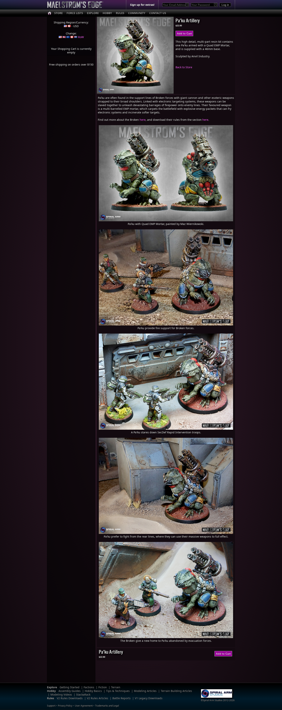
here (143, 120)
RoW (81, 37)
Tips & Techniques (118, 691)
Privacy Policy (65, 705)
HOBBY (107, 13)
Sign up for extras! (142, 5)
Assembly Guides (70, 691)
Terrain (115, 687)
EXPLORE (93, 13)
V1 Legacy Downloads (148, 698)
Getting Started (69, 687)
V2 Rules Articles (97, 698)
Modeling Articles (145, 691)
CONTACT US (157, 13)
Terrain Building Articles (176, 691)
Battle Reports (121, 698)
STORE (58, 13)
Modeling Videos (61, 694)
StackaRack (83, 694)
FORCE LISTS (75, 13)
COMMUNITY (136, 13)
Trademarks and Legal (107, 705)
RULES (120, 13)
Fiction (102, 687)
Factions (89, 687)
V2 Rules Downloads (70, 698)
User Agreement (84, 705)
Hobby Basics (93, 691)
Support (51, 705)
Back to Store (184, 67)
